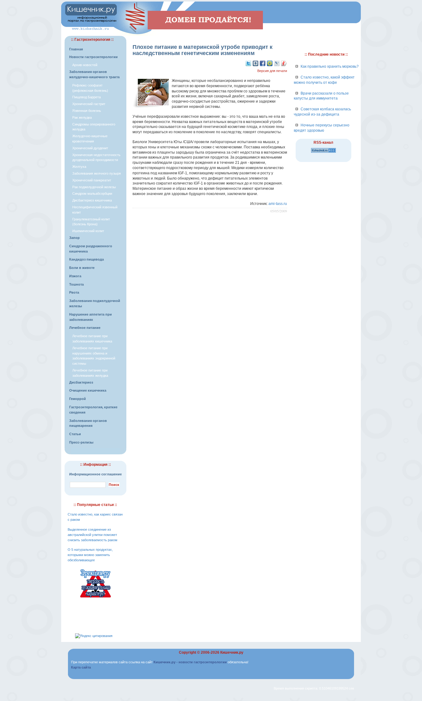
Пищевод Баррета (86, 97)
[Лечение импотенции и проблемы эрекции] (95, 598)
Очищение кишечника (87, 390)
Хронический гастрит (88, 104)
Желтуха (79, 166)
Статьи (75, 434)
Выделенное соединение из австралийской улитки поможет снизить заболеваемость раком (92, 535)
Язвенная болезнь (86, 111)
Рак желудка (82, 117)
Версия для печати (272, 71)
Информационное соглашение (95, 474)
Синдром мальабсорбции (92, 193)
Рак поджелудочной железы (94, 187)
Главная (76, 49)
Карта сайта (81, 667)
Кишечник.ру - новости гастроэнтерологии (190, 662)
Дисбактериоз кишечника (92, 200)
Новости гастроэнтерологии (93, 57)
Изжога (75, 276)
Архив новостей (84, 65)
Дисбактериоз (81, 382)
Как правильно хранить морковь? (330, 66)
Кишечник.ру (231, 652)
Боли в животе (82, 268)
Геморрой (77, 399)
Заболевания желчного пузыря (96, 173)
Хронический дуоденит (90, 148)
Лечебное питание (84, 327)
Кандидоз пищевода (86, 259)
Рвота (74, 292)
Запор (74, 238)
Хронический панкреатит (91, 180)
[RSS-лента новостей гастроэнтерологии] (323, 153)
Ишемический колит (88, 231)
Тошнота (76, 284)
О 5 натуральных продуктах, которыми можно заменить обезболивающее (90, 555)
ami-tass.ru (277, 204)
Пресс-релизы (81, 442)
